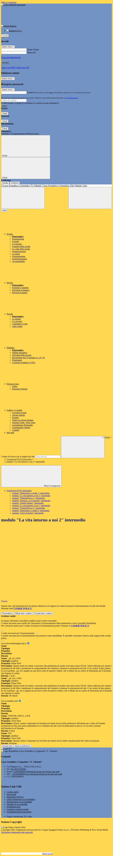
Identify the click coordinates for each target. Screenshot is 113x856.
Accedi (5, 36)
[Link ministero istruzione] (13, 5)
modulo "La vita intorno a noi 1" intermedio (31, 505)
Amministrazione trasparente (19, 812)
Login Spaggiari (72, 98)
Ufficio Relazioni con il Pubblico (21, 799)
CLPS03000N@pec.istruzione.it (37, 774)
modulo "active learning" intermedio (28, 513)
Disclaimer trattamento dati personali (17, 832)
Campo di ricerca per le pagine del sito (17, 456)
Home (107, 437)
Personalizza (7, 613)
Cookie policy (13, 792)
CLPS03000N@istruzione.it (36, 771)
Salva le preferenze (22, 746)
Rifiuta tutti (23, 613)
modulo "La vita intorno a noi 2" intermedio (31, 495)
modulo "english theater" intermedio (28, 503)
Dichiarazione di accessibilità (19, 802)
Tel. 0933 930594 (18, 769)
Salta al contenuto (9, 2)
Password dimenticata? (11, 57)
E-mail (30, 92)
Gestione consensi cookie (18, 809)
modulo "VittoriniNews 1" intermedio (28, 498)
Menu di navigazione (52, 486)
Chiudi (4, 113)
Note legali (11, 794)
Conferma (15, 183)
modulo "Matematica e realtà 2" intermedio (30, 510)
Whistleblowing (13, 807)
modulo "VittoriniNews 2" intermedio (28, 508)
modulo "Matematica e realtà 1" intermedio (30, 493)
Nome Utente (33, 49)
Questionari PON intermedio (19, 459)
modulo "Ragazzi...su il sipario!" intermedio (31, 500)
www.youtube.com (9, 701)
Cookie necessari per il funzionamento (18, 633)
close (4, 210)
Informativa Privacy (15, 797)
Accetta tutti (43, 613)
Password (31, 52)
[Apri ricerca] (90, 198)
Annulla (5, 183)
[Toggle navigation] (23, 198)
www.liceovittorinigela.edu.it (14, 643)
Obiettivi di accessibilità (17, 804)
